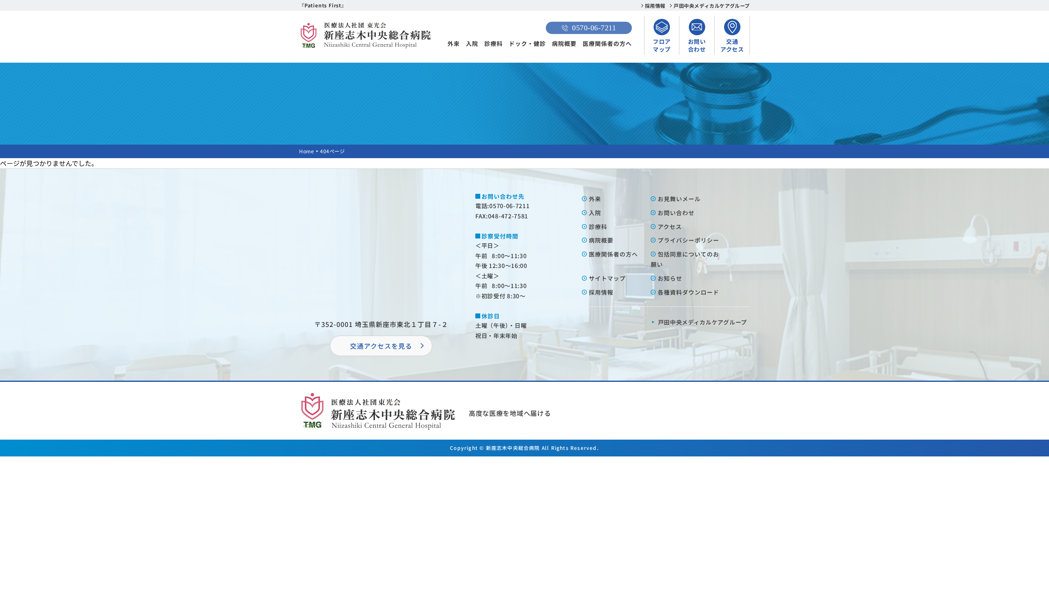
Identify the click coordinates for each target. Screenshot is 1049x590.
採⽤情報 (601, 292)
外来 (453, 43)
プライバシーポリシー (688, 240)
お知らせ (670, 278)
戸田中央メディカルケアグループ (712, 5)
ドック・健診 (527, 43)
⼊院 (595, 213)
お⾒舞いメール (679, 199)
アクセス (670, 226)
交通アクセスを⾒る (381, 346)
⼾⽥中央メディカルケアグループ (702, 322)
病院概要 (564, 43)
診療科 (493, 43)
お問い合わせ (676, 213)
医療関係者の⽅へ (613, 254)
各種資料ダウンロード (688, 292)
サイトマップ (607, 278)
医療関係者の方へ (607, 43)
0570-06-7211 (594, 28)
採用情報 (655, 5)
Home (306, 151)
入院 (472, 43)
